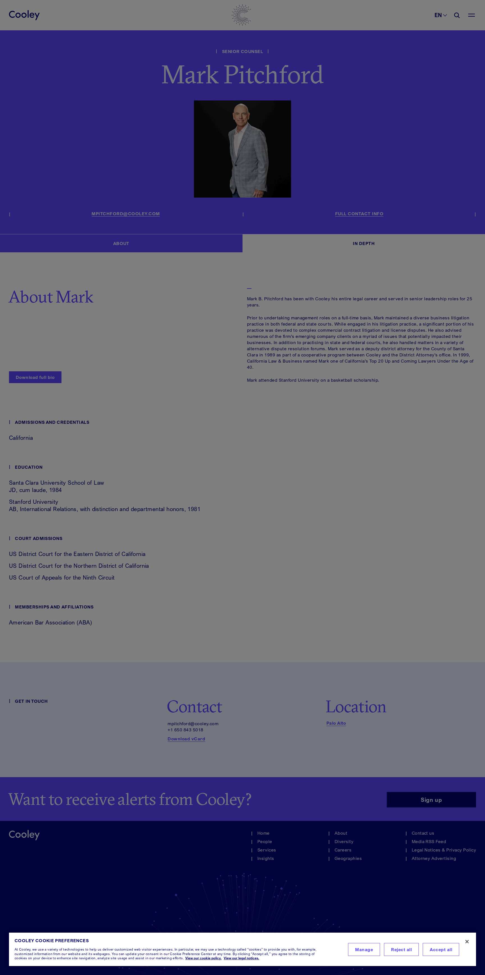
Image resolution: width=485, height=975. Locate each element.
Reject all (401, 949)
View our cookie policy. (203, 958)
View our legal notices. (241, 958)
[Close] (467, 941)
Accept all (441, 949)
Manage (364, 949)
